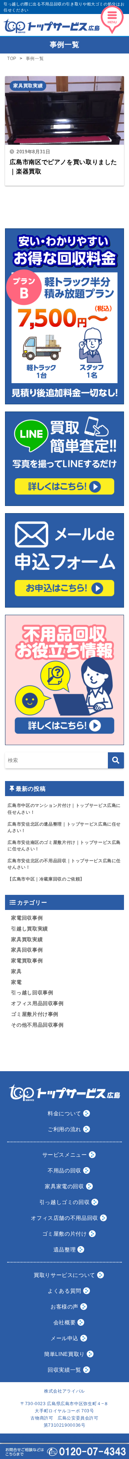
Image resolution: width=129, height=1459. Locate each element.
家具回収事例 (27, 950)
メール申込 (64, 1338)
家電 (16, 982)
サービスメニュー (64, 1155)
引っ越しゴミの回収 (64, 1202)
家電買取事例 (27, 960)
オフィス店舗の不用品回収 (64, 1218)
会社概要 (64, 1322)
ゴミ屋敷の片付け (64, 1234)
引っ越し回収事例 (32, 992)
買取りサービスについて (64, 1275)
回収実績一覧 (64, 1370)
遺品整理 (64, 1249)
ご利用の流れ (64, 1129)
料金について (64, 1113)
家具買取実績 (28, 85)
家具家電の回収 (64, 1186)
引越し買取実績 (29, 928)
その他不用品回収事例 (37, 1025)
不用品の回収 (64, 1170)
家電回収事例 (27, 918)
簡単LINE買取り (64, 1354)
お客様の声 (64, 1307)
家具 (16, 971)
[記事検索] (116, 760)
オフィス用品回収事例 (37, 1003)
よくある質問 (64, 1291)
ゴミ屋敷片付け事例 (34, 1014)
